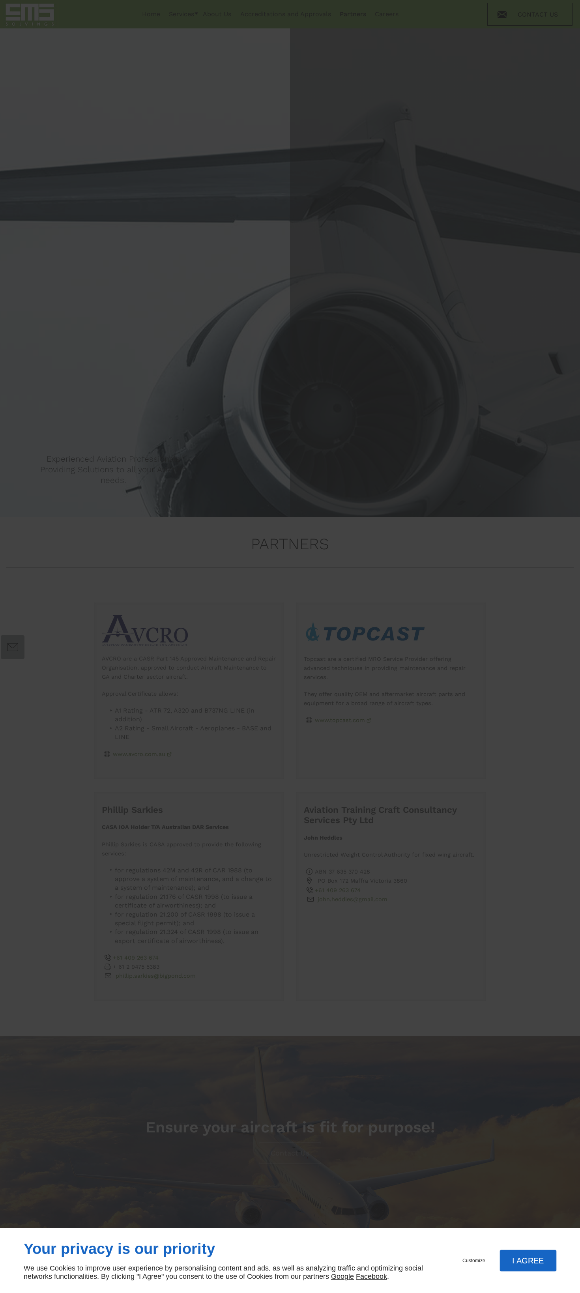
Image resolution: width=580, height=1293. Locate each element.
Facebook (371, 1276)
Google (342, 1276)
